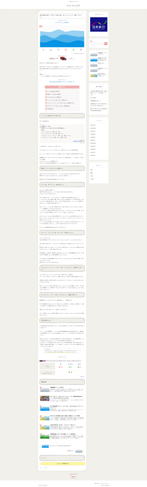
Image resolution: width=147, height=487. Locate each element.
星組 (48, 360)
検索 (91, 41)
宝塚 (41, 360)
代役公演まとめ (50, 108)
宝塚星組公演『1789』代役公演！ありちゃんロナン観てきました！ (98, 104)
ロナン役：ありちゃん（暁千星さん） (54, 97)
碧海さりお (79, 360)
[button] (81, 50)
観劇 (44, 360)
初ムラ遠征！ (93, 97)
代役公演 (69, 360)
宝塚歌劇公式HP (77, 141)
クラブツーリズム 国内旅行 (62, 22)
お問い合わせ (96, 483)
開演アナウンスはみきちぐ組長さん (54, 94)
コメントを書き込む (63, 463)
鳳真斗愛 (74, 360)
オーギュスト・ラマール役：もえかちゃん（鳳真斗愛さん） (59, 105)
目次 (61, 87)
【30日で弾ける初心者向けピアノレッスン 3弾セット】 (62, 81)
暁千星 (56, 360)
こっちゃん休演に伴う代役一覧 (53, 91)
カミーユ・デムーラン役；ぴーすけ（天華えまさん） (57, 100)
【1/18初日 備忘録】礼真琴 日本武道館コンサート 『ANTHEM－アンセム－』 (98, 93)
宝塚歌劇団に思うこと (95, 100)
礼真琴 (52, 360)
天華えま (65, 360)
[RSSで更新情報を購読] (71, 372)
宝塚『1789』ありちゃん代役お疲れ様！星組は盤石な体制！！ (98, 109)
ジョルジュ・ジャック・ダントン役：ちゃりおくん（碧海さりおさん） (61, 102)
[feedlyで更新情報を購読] (69, 372)
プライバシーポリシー (104, 483)
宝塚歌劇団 (60, 360)
